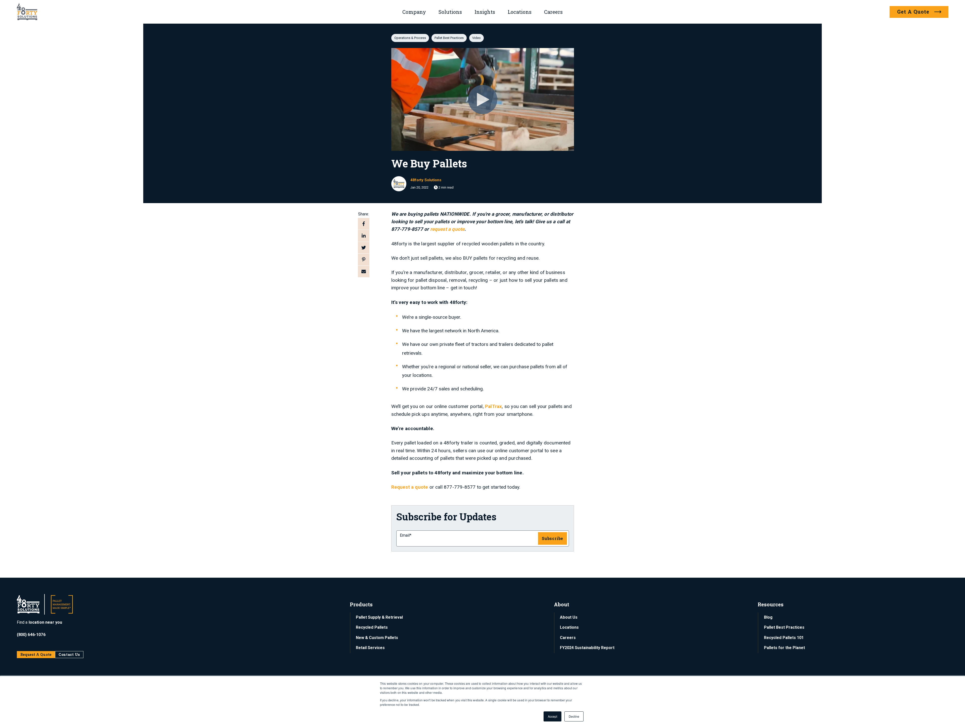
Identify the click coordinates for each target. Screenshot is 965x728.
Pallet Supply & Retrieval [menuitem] (379, 617)
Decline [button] (574, 716)
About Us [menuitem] (568, 617)
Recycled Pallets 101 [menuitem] (784, 637)
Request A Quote (36, 654)
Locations (520, 12)
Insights (484, 12)
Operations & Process (410, 38)
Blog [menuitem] (768, 617)
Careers (553, 12)
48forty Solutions (425, 180)
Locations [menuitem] (569, 627)
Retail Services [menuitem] (370, 647)
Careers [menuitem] (568, 637)
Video (476, 38)
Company (414, 12)
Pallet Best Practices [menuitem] (784, 627)
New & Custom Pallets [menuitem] (377, 637)
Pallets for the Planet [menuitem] (784, 647)
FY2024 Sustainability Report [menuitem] (587, 647)
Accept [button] (552, 716)
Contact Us (69, 654)
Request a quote (409, 487)
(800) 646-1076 (31, 634)
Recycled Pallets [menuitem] (372, 627)
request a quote (447, 229)
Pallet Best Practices (449, 38)
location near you (45, 622)
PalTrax (493, 406)
